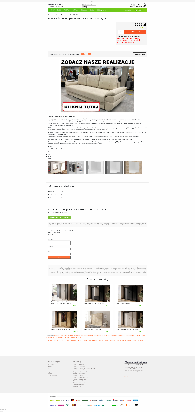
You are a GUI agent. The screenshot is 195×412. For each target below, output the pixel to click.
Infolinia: (141, 1)
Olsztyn (129, 340)
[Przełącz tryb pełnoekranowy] (2, 409)
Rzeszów (94, 340)
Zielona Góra (112, 340)
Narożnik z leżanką (78, 375)
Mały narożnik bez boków (80, 372)
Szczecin (84, 340)
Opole (119, 340)
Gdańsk (134, 340)
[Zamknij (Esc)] (5, 409)
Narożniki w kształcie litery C (81, 377)
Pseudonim (50, 246)
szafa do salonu (98, 335)
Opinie (126, 376)
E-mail (49, 251)
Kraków (55, 340)
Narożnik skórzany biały (80, 379)
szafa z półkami (135, 335)
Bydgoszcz (73, 340)
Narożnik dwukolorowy (79, 383)
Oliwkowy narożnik (78, 384)
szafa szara (107, 335)
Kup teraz (135, 32)
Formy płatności (52, 375)
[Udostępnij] (3, 409)
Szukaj (84, 7)
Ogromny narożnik (78, 364)
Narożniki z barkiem (79, 366)
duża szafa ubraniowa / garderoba (70, 335)
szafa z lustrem (126, 335)
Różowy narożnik (78, 381)
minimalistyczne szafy (87, 335)
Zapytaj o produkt (139, 54)
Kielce (106, 340)
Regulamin (51, 372)
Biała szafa (57, 335)
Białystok (100, 340)
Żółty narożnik (77, 386)
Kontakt (50, 370)
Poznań (61, 340)
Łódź (89, 340)
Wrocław (66, 340)
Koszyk (50, 366)
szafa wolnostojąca (116, 335)
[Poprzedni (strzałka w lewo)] (0, 411)
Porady (50, 373)
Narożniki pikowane (79, 373)
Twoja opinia (50, 239)
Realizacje (132, 6)
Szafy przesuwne (76, 337)
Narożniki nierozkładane (80, 370)
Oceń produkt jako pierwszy (59, 217)
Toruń (124, 340)
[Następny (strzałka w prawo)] (2, 411)
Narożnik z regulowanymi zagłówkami (84, 368)
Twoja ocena (50, 234)
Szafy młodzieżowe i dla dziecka (61, 337)
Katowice (140, 340)
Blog (49, 368)
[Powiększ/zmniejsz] (0, 409)
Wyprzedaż (137, 10)
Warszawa (49, 340)
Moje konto (51, 364)
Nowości (128, 10)
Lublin (79, 340)
